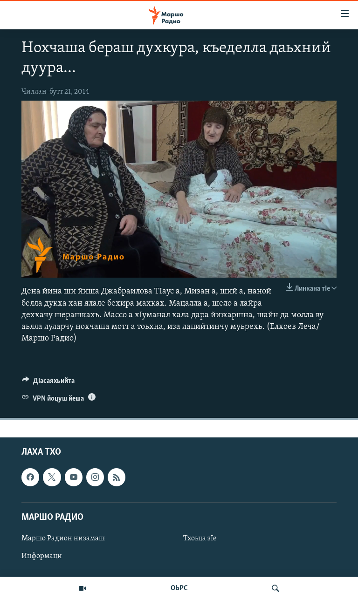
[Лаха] (275, 588)
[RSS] (116, 477)
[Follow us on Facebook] (30, 477)
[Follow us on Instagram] (95, 477)
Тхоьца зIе (200, 538)
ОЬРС (179, 588)
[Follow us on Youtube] (74, 477)
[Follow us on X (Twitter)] (52, 477)
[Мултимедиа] (82, 588)
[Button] (48, 383)
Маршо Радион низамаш (63, 538)
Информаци (41, 556)
